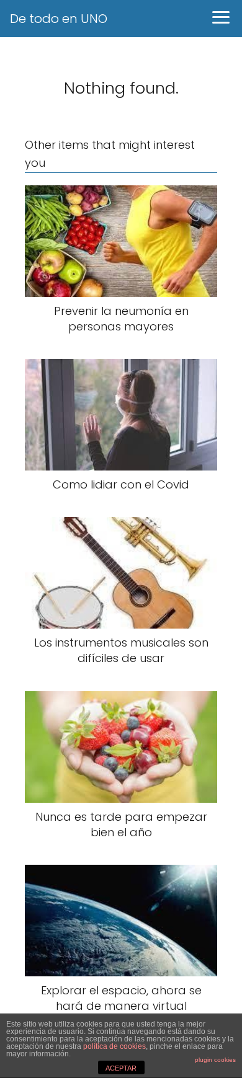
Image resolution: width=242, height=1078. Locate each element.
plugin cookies (215, 1059)
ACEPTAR (121, 1068)
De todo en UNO (58, 18)
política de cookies (114, 1046)
